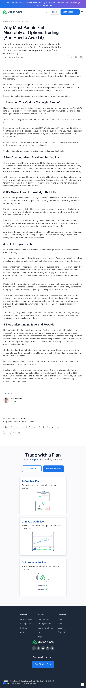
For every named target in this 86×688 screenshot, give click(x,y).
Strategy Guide (44, 624)
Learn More (32, 469)
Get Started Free (70, 12)
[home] (12, 12)
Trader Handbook (45, 628)
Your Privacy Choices (13, 683)
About (60, 624)
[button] (82, 12)
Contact (61, 632)
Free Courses (43, 619)
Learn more (47, 5)
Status (23, 632)
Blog (12, 21)
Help (39, 636)
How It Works (26, 619)
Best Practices (22, 21)
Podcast (41, 632)
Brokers (23, 628)
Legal (60, 628)
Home (5, 21)
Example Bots (26, 624)
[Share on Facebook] (76, 57)
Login (54, 12)
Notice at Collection (30, 683)
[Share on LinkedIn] (81, 57)
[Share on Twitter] (71, 57)
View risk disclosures (13, 57)
